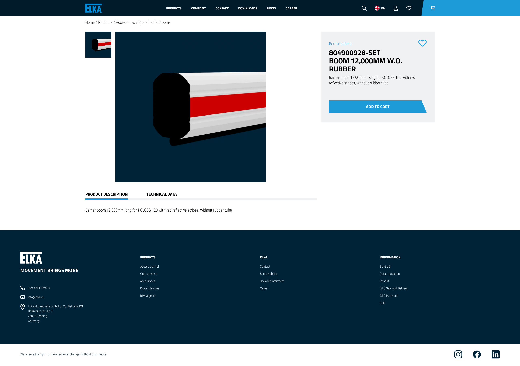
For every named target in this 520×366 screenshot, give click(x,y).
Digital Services (149, 288)
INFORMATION (390, 257)
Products (173, 8)
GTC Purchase (389, 296)
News (271, 8)
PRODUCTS (147, 257)
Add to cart (378, 106)
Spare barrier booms (155, 22)
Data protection (390, 274)
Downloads (247, 8)
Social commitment (272, 281)
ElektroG (385, 266)
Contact (222, 8)
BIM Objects (147, 296)
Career (291, 8)
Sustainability (268, 274)
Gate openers (148, 274)
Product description (106, 194)
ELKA (263, 257)
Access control (149, 266)
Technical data (161, 194)
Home (90, 22)
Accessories (126, 22)
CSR (382, 303)
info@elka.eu (36, 297)
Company (198, 8)
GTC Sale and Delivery (394, 288)
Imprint (384, 281)
